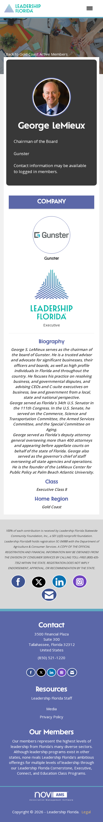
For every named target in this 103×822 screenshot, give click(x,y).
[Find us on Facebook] (18, 581)
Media (51, 708)
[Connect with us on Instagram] (79, 581)
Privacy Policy (51, 716)
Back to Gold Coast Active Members (37, 54)
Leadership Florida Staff (51, 698)
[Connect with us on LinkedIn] (59, 581)
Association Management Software (52, 800)
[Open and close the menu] (70, 8)
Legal (86, 811)
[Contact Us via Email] (49, 594)
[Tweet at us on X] (39, 582)
